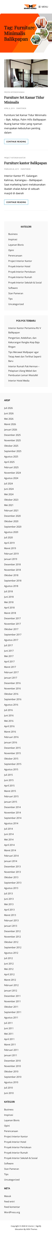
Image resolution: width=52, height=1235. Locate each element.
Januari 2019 (10, 559)
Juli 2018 (8, 591)
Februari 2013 (11, 920)
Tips (10, 298)
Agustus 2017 (11, 639)
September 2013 (12, 882)
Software (13, 287)
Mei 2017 (8, 656)
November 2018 (12, 569)
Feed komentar (12, 1206)
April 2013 (9, 909)
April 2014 (9, 844)
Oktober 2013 (11, 877)
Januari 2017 (10, 677)
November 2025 (12, 440)
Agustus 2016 (11, 704)
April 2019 (9, 542)
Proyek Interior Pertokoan (21, 271)
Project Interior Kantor (14, 158)
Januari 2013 (10, 925)
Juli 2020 (8, 537)
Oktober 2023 (11, 499)
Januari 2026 (10, 429)
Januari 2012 (10, 990)
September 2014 (12, 818)
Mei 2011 (8, 1033)
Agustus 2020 (11, 532)
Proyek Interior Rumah (14, 92)
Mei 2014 (8, 839)
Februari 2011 (11, 1049)
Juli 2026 (8, 408)
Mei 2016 (8, 720)
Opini (11, 250)
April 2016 (9, 726)
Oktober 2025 (11, 445)
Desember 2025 (12, 435)
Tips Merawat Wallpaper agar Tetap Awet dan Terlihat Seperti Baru (24, 357)
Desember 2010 (12, 1060)
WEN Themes (31, 1229)
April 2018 (9, 607)
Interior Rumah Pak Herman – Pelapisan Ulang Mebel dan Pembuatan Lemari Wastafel (23, 371)
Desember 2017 (12, 618)
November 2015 (12, 753)
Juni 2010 (9, 1093)
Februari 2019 (11, 553)
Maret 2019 (10, 548)
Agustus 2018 (11, 586)
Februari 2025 (11, 467)
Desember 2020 (12, 515)
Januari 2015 (10, 801)
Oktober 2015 (11, 758)
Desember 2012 (12, 931)
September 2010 (12, 1076)
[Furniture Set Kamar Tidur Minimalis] (26, 73)
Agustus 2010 (11, 1082)
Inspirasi (12, 239)
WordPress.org (12, 1212)
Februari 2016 (11, 737)
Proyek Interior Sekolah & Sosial (25, 282)
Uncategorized (16, 304)
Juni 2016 (9, 715)
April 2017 (9, 661)
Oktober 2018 (11, 575)
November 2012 (12, 936)
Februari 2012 (11, 985)
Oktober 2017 (11, 629)
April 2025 (9, 461)
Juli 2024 (8, 483)
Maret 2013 (10, 915)
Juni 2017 (9, 650)
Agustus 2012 (11, 952)
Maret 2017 (10, 666)
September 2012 (12, 947)
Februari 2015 (11, 796)
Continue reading (17, 142)
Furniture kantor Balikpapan (25, 163)
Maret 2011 (10, 1044)
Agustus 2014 (11, 823)
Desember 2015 (12, 747)
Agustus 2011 (11, 1017)
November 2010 (12, 1066)
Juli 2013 (8, 893)
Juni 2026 (9, 413)
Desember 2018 (12, 564)
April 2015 (9, 785)
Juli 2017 (8, 645)
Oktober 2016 (11, 693)
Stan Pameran (15, 293)
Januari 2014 (10, 861)
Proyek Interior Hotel (19, 266)
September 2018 (12, 580)
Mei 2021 (8, 505)
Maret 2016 (10, 731)
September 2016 (12, 699)
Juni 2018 (9, 596)
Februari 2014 (11, 855)
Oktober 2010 (11, 1071)
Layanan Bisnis (16, 244)
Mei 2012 (8, 969)
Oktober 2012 (11, 942)
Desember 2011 (12, 996)
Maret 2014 (10, 850)
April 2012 (9, 974)
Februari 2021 (11, 510)
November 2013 (12, 871)
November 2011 (12, 1001)
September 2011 (12, 1012)
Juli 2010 (8, 1087)
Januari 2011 (10, 1055)
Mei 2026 (8, 418)
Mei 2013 (8, 904)
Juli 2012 (8, 958)
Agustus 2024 (11, 478)
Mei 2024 (8, 494)
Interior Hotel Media (18, 380)
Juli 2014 (8, 828)
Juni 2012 (9, 963)
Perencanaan (15, 255)
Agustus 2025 (11, 456)
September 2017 (12, 634)
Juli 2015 (8, 774)
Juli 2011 (8, 1022)
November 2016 (12, 688)
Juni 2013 (9, 898)
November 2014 (12, 812)
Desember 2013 (12, 866)
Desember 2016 (12, 683)
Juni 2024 (9, 488)
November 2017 (12, 623)
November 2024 (12, 472)
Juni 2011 (9, 1028)
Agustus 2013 (11, 888)
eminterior (21, 108)
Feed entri (9, 1201)
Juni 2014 (9, 834)
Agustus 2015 (11, 769)
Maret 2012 (10, 979)
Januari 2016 (10, 742)
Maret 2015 (10, 791)
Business (13, 234)
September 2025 (12, 451)
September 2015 (12, 764)
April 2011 (9, 1039)
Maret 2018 (10, 613)
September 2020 (12, 526)
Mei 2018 (8, 602)
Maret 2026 (10, 424)
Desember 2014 (12, 807)
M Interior (30, 1226)
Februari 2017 (11, 672)
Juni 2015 (9, 780)
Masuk (7, 1196)
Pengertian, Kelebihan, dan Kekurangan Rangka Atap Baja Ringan (24, 342)
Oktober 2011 (11, 1006)
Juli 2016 (8, 710)
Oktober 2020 (11, 521)
